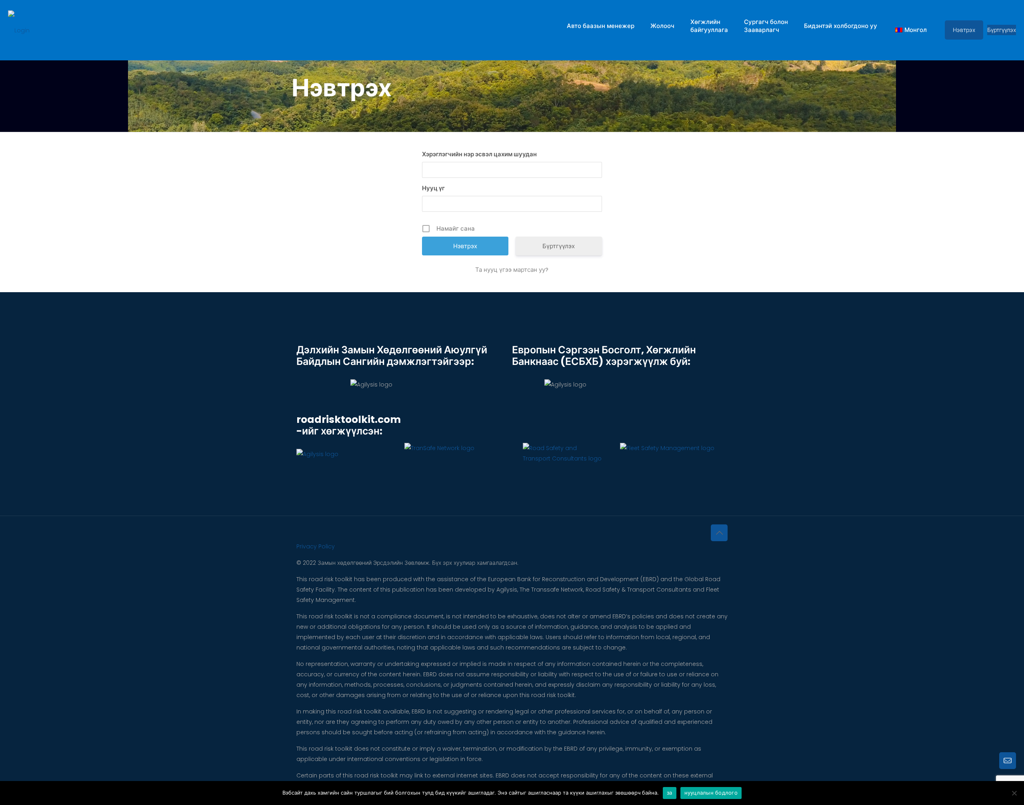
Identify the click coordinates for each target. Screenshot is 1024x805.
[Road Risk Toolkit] (19, 30)
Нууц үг (433, 188)
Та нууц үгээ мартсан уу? (511, 269)
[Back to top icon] (719, 532)
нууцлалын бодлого (711, 792)
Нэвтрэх (964, 30)
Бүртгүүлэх (1001, 30)
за (669, 792)
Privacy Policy (315, 546)
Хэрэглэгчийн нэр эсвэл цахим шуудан (479, 154)
